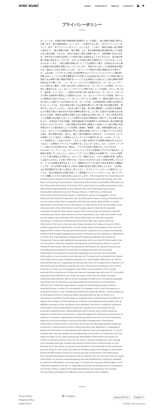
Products (101, 6)
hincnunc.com (138, 403)
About (115, 6)
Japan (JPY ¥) (121, 397)
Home (87, 6)
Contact (128, 6)
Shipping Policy (26, 400)
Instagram (70, 396)
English (138, 397)
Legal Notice (25, 403)
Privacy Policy (25, 396)
